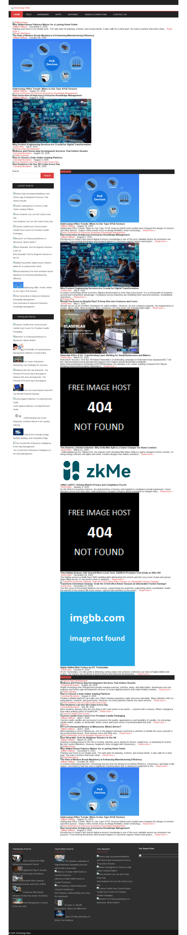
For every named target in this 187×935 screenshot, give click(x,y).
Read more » (149, 230)
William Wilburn (20, 27)
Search (15, 171)
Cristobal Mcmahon (22, 153)
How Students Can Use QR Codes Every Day (36, 164)
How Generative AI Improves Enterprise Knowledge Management (47, 95)
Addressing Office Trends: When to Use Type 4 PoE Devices (44, 89)
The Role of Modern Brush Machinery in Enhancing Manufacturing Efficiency (53, 35)
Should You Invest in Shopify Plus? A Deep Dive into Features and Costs (98, 301)
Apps (58, 14)
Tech (28, 14)
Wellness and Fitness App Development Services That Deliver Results (50, 151)
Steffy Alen (18, 147)
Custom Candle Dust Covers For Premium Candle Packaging (92, 716)
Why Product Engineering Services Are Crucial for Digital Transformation (51, 144)
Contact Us (120, 14)
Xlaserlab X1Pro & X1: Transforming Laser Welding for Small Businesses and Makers (105, 355)
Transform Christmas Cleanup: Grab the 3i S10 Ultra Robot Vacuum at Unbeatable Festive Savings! (113, 584)
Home (17, 14)
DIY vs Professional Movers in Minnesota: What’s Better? (90, 727)
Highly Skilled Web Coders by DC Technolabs (84, 667)
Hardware (43, 14)
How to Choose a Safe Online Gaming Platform (37, 157)
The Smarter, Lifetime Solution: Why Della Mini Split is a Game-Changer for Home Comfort (108, 448)
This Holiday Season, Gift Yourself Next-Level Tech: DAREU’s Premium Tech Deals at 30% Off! (110, 573)
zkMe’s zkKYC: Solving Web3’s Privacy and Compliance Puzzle (93, 485)
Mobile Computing (96, 14)
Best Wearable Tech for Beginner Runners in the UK (88, 738)
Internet (73, 14)
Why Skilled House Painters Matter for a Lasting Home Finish (44, 24)
